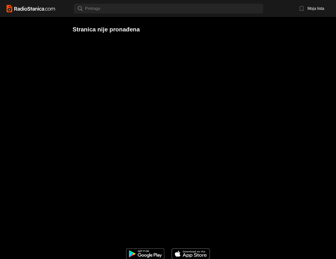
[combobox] (85, 8)
